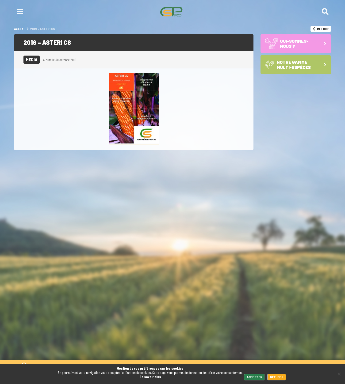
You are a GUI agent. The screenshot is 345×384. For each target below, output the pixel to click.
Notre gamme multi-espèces (202, 337)
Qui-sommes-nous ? (213, 326)
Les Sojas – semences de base (204, 352)
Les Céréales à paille (195, 348)
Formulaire (152, 326)
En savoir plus (150, 376)
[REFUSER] (339, 374)
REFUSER (276, 377)
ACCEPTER (254, 377)
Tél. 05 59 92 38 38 (116, 326)
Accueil (186, 326)
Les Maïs (184, 344)
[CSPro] (171, 11)
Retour (322, 28)
